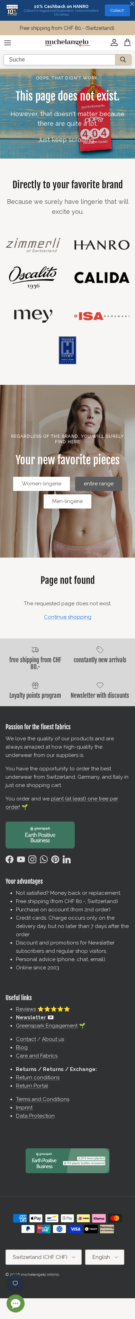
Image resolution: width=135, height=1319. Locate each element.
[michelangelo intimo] (67, 42)
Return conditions (38, 1077)
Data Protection (35, 1116)
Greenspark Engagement (47, 1026)
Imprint (24, 1107)
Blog (22, 1047)
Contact (26, 1039)
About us (53, 1039)
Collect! (117, 10)
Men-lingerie (67, 501)
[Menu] (7, 42)
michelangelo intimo (40, 1274)
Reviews (26, 1009)
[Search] (123, 60)
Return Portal (32, 1086)
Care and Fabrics (36, 1056)
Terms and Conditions (42, 1099)
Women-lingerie (41, 484)
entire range (99, 484)
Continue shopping (67, 617)
